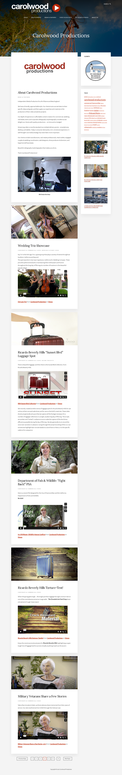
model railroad (102, 113)
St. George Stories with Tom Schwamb (93, 180)
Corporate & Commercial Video (29, 250)
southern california (93, 120)
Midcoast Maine (94, 113)
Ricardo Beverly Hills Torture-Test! (40, 588)
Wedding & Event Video (50, 250)
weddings (99, 127)
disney (102, 103)
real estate (99, 118)
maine (96, 110)
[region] (95, 70)
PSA (90, 118)
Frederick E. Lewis (87, 107)
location (86, 110)
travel (95, 124)
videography (88, 127)
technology (90, 122)
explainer (98, 105)
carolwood (98, 96)
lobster (101, 107)
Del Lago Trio (22, 302)
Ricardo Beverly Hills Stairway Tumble (30, 638)
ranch (96, 118)
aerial (85, 96)
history (92, 107)
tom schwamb (90, 124)
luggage (92, 110)
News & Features (24, 97)
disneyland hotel (93, 105)
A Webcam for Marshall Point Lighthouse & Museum (93, 206)
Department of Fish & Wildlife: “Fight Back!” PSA (41, 482)
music (85, 115)
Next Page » (68, 759)
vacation (98, 124)
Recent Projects (48, 360)
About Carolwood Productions (37, 92)
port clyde (98, 115)
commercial (88, 103)
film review (103, 105)
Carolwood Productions (38, 302)
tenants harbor (97, 122)
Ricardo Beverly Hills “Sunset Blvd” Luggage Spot (40, 354)
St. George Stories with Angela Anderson (94, 156)
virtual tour (94, 127)
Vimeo (50, 302)
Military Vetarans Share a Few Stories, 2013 (32, 744)
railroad (93, 118)
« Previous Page (22, 759)
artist (95, 96)
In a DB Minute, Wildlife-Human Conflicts (31, 534)
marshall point (101, 110)
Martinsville (86, 113)
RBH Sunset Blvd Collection (27, 403)
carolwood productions (95, 100)
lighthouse (96, 107)
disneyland (86, 105)
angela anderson (91, 96)
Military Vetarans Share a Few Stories (42, 696)
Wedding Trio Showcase (33, 246)
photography (91, 115)
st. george (99, 120)
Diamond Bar (96, 103)
